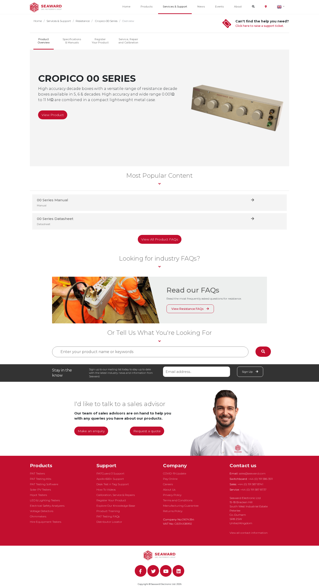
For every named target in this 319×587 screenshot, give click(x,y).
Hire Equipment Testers (45, 521)
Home (126, 6)
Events (219, 6)
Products (146, 6)
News (201, 6)
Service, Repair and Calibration (128, 41)
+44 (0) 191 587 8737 (253, 489)
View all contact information (249, 532)
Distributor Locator (109, 521)
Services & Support (175, 6)
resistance (83, 21)
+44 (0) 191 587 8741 (250, 484)
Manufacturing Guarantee (180, 505)
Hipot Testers (38, 495)
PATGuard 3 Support (110, 473)
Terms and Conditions (177, 500)
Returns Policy (172, 511)
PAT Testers (37, 473)
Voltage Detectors (41, 511)
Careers (168, 484)
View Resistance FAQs (187, 309)
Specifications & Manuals (72, 41)
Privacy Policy (172, 495)
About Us (169, 489)
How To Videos (106, 489)
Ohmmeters (38, 516)
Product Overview (44, 41)
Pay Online (170, 479)
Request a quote (147, 431)
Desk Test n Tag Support (112, 484)
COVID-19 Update (174, 473)
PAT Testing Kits (40, 479)
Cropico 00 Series (105, 21)
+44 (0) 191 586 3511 (260, 479)
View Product (53, 115)
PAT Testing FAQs (108, 516)
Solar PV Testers (40, 489)
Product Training (108, 511)
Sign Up (247, 371)
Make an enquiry (91, 431)
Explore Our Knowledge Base (115, 505)
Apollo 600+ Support (110, 479)
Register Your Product (100, 41)
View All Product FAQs (159, 239)
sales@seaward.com (252, 473)
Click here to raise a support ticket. (259, 26)
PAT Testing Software (44, 484)
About (238, 6)
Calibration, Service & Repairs (115, 495)
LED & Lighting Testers (45, 500)
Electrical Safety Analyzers (47, 505)
